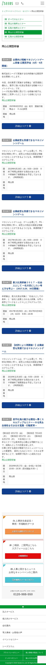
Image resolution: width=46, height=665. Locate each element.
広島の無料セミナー (17, 28)
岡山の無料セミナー (17, 24)
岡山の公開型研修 (16, 32)
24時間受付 (23, 556)
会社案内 (6, 626)
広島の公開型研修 (16, 37)
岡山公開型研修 (9, 100)
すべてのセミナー (16, 19)
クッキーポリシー (11, 658)
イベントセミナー (10, 639)
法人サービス (8, 612)
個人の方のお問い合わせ (34, 658)
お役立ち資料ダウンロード (23, 531)
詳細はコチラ (22, 126)
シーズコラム (8, 646)
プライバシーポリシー (11, 652)
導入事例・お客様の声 (12, 632)
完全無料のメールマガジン (23, 580)
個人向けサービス (10, 619)
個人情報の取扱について (34, 652)
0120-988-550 (23, 594)
